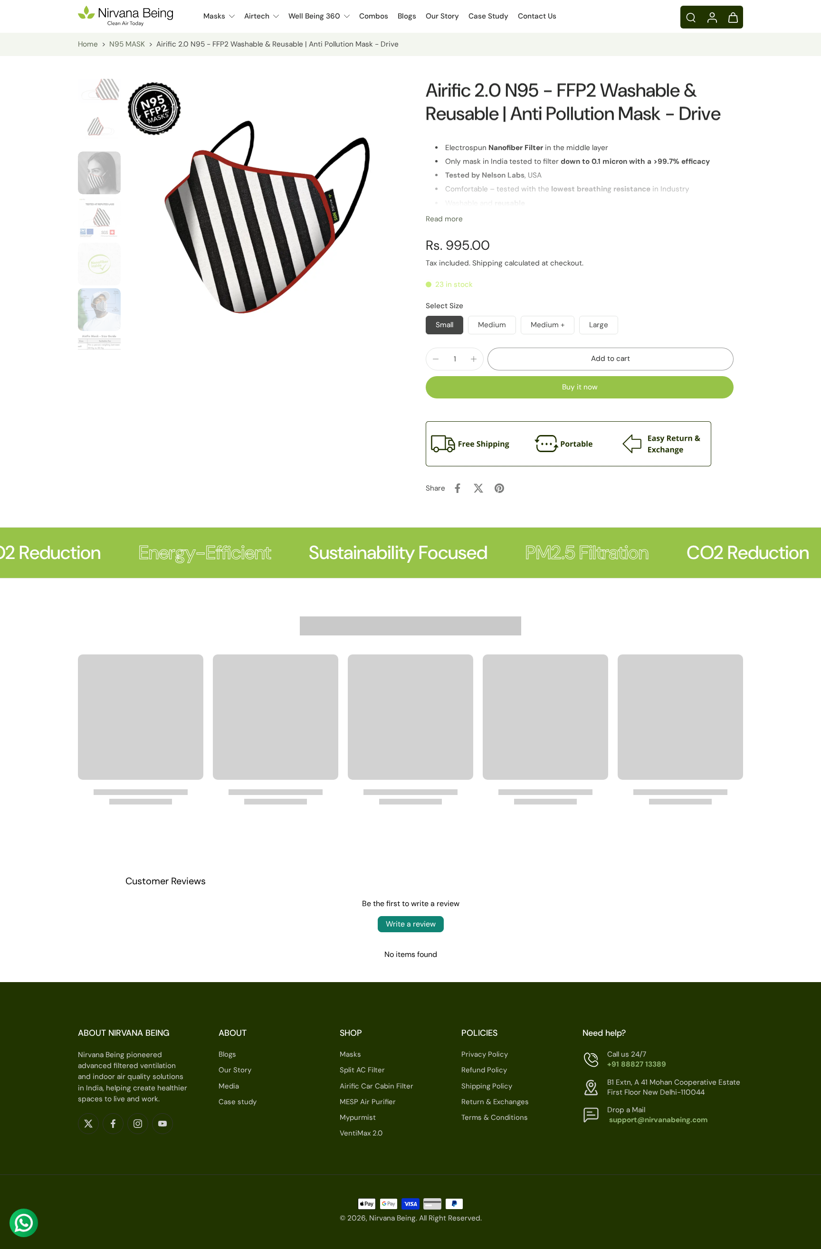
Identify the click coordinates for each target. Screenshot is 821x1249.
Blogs (407, 16)
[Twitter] (88, 1123)
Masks (214, 16)
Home (88, 44)
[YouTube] (162, 1123)
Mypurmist (358, 1117)
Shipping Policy (486, 1086)
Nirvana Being (392, 1218)
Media (229, 1086)
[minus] (435, 359)
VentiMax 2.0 (361, 1133)
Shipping (488, 263)
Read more (444, 219)
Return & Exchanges (495, 1102)
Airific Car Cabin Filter (376, 1086)
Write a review (411, 924)
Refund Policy (484, 1070)
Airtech (256, 16)
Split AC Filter (362, 1070)
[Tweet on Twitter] (478, 488)
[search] (690, 17)
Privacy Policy (484, 1054)
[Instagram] (137, 1123)
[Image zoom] (259, 214)
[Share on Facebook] (457, 488)
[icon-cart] (732, 17)
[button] (610, 359)
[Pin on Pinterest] (499, 488)
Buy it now (580, 387)
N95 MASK (127, 44)
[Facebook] (113, 1123)
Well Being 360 (314, 16)
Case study (238, 1102)
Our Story (442, 16)
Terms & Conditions (494, 1117)
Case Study (488, 16)
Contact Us (537, 16)
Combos (373, 16)
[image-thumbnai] (99, 81)
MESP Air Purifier (368, 1102)
